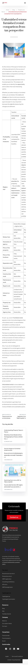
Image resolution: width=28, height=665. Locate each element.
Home (7, 9)
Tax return (5, 570)
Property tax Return (10, 428)
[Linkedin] (14, 649)
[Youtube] (18, 649)
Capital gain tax (6, 593)
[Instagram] (10, 649)
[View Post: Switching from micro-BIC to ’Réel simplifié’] (14, 471)
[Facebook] (6, 649)
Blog (13, 9)
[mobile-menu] (25, 3)
